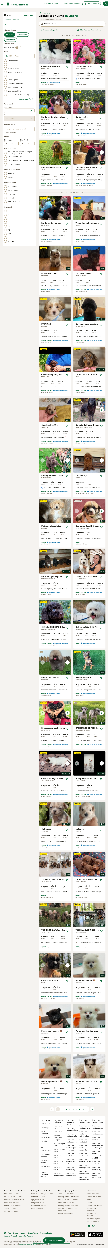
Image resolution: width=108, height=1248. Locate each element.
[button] (89, 152)
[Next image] (102, 152)
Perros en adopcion (65, 1214)
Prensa (89, 1203)
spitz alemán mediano (45, 1156)
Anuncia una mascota (72, 4)
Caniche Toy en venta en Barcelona (67, 1210)
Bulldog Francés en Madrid (68, 1197)
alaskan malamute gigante (44, 1174)
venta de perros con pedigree (57, 1138)
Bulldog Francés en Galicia (68, 1206)
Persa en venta (37, 1209)
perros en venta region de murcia (71, 1148)
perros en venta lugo (83, 1141)
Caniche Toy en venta (12, 1211)
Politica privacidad (94, 1197)
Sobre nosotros (93, 1194)
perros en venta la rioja (71, 1155)
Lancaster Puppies (26, 1236)
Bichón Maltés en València (68, 1200)
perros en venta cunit (83, 1155)
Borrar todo (28, 15)
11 (79, 1109)
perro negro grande (44, 1162)
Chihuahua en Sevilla (66, 1203)
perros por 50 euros (58, 1156)
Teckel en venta (10, 1209)
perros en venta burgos (71, 1169)
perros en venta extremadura (84, 1134)
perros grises (45, 1137)
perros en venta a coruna (85, 1161)
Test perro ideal (93, 1222)
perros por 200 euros (59, 1162)
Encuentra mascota (51, 4)
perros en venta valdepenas (96, 1176)
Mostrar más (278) (26, 99)
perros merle (58, 1132)
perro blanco (45, 1124)
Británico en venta (38, 1197)
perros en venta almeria (84, 1127)
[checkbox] (5, 61)
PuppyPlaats (33, 1233)
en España (71, 15)
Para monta (10, 40)
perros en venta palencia (84, 1167)
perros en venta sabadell (85, 1178)
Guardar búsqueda (50, 30)
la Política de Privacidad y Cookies (59, 1243)
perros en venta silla (96, 1163)
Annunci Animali (10, 1236)
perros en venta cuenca (97, 1127)
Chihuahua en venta (11, 1194)
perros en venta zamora (97, 1133)
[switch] (18, 47)
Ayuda (89, 1200)
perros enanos (45, 1120)
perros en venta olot (96, 1139)
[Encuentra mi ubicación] (31, 110)
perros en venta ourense (71, 1175)
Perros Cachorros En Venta (14, 1191)
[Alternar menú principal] (2, 4)
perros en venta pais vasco (70, 1122)
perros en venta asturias (71, 1141)
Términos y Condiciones (40, 1243)
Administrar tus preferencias (28, 1244)
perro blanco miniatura (58, 1121)
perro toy (44, 1141)
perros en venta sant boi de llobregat (97, 1146)
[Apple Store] (95, 1234)
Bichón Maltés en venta (13, 1197)
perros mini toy (44, 1146)
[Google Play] (77, 1234)
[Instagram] (93, 1226)
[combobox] (16, 110)
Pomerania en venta (11, 1203)
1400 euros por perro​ (59, 1145)
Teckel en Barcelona (66, 1194)
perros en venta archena (97, 1121)
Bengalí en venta (37, 1203)
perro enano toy (45, 1167)
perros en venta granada (84, 1121)
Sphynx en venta (37, 1200)
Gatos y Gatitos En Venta (41, 1191)
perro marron (45, 1151)
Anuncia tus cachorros (91, 1215)
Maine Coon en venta (39, 1206)
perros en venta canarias (71, 1135)
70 (87, 1109)
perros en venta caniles (84, 1173)
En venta (9, 35)
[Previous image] (77, 152)
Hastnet (23, 1233)
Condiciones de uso (94, 1206)
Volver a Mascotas (12, 20)
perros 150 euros (57, 1168)
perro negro (44, 1128)
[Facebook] (89, 1226)
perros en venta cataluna (72, 1129)
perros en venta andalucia (83, 1148)
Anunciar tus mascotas (92, 1210)
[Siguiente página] (92, 1109)
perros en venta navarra (58, 1174)
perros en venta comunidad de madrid (97, 1155)
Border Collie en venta (13, 1206)
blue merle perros (57, 1127)
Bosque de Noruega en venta (42, 1194)
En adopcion (22, 35)
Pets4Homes (13, 1233)
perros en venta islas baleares (70, 1162)
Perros (7, 25)
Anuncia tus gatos (94, 1219)
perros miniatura (44, 1132)
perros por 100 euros (59, 1151)
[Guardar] (67, 67)
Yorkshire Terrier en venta (14, 1200)
